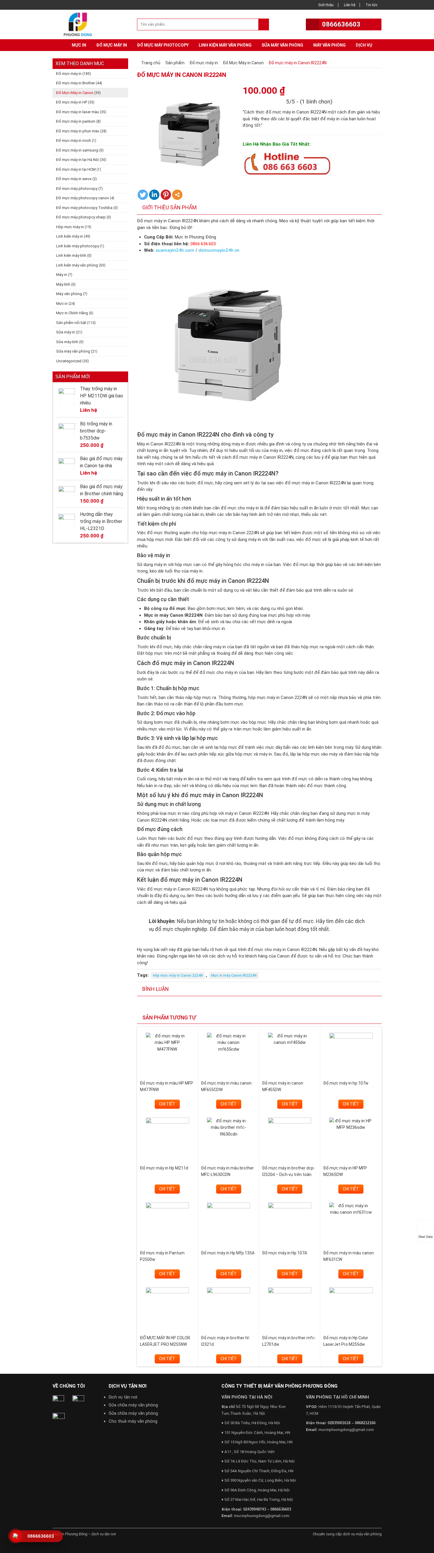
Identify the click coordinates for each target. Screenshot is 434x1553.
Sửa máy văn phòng (282, 45)
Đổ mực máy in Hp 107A (284, 1253)
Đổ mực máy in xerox (74, 179)
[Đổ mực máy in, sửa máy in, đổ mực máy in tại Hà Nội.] (79, 24)
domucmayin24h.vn (218, 250)
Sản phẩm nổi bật (71, 322)
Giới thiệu (326, 5)
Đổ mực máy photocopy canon (82, 198)
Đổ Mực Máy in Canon (74, 93)
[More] (177, 195)
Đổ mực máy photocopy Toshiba (84, 207)
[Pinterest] (166, 195)
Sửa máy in (65, 332)
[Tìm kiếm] (263, 24)
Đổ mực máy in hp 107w (345, 1083)
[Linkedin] (154, 195)
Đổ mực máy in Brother (75, 83)
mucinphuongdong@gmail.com (261, 1515)
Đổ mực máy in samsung (77, 150)
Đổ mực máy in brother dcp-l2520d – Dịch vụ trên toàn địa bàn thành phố (288, 1175)
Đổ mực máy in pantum (75, 121)
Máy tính (63, 284)
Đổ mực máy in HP (71, 102)
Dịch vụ (364, 45)
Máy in (61, 274)
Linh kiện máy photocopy (77, 246)
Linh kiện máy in (69, 236)
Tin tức (371, 5)
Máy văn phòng (329, 45)
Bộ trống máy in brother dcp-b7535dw (96, 431)
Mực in (79, 45)
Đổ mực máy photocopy (163, 45)
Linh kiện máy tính (71, 255)
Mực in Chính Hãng (72, 313)
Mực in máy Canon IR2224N (234, 975)
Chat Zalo (425, 1236)
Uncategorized (68, 361)
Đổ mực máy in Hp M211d (164, 1168)
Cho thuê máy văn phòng (133, 1421)
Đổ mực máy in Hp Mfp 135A (227, 1253)
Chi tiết (167, 1104)
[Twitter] (143, 195)
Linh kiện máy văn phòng (225, 45)
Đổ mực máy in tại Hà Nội (77, 159)
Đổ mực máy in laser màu (77, 112)
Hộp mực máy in (70, 227)
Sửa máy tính (67, 342)
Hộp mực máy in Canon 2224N (178, 975)
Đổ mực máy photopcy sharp (81, 217)
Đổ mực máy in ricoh (73, 140)
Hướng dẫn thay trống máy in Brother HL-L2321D (101, 521)
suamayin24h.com (175, 250)
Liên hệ (349, 5)
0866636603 (341, 24)
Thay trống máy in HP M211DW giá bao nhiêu (101, 396)
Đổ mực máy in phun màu (77, 131)
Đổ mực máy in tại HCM (76, 169)
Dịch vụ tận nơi (123, 1397)
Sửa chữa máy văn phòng (133, 1405)
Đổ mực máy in (111, 45)
